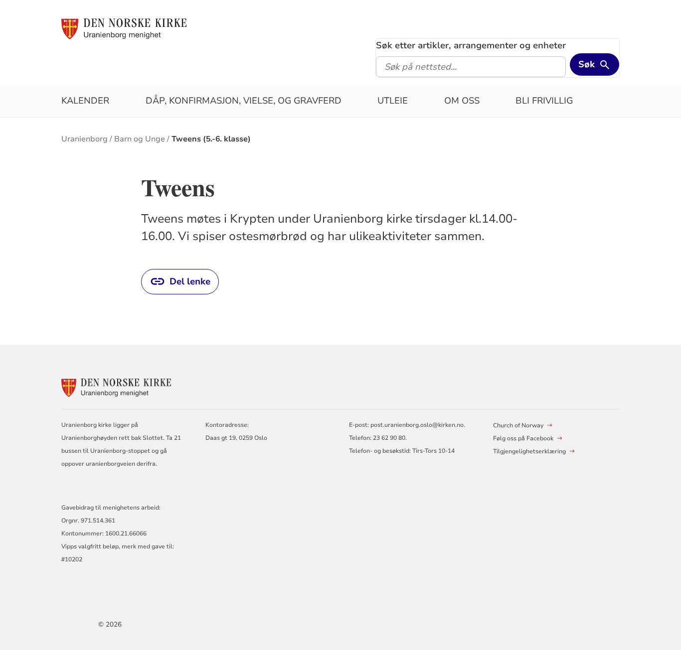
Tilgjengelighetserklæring (529, 451)
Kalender (85, 101)
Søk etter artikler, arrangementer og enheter (471, 45)
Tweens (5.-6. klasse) (211, 138)
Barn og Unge (139, 138)
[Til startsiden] (123, 28)
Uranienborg (84, 138)
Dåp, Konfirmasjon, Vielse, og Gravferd (243, 101)
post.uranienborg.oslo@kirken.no (417, 425)
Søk (586, 64)
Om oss (462, 101)
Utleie (392, 101)
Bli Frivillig (544, 101)
